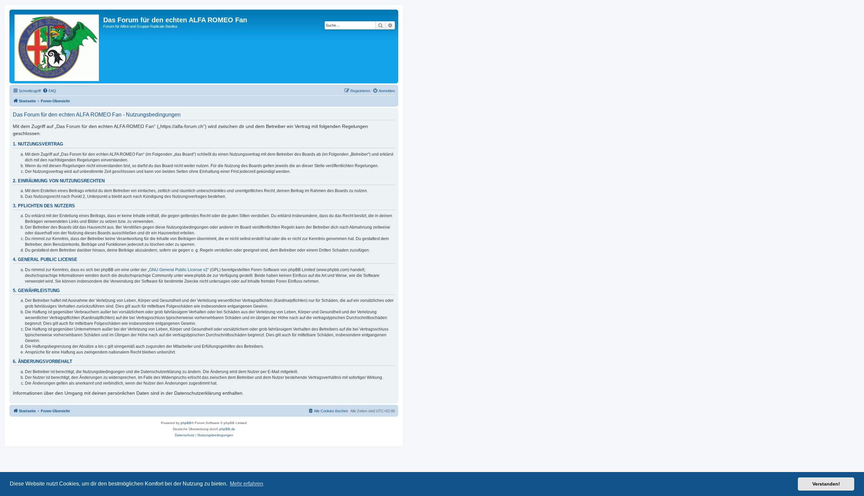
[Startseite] (57, 46)
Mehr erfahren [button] (246, 484)
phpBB (186, 423)
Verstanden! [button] (826, 484)
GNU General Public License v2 (178, 269)
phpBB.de (227, 429)
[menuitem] (49, 91)
